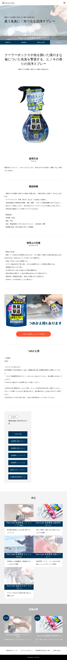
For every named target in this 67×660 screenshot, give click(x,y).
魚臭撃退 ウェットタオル (18, 463)
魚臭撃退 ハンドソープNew (18, 456)
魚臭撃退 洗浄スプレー (18, 448)
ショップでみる (12, 27)
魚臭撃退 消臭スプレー (18, 441)
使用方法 (7, 42)
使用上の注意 (40, 42)
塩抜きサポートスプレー (18, 470)
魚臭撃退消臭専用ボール (18, 477)
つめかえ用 (17, 434)
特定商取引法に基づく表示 (43, 650)
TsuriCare (13, 416)
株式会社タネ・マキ (11, 650)
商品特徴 (23, 42)
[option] (17, 628)
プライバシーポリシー (26, 650)
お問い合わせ (57, 650)
